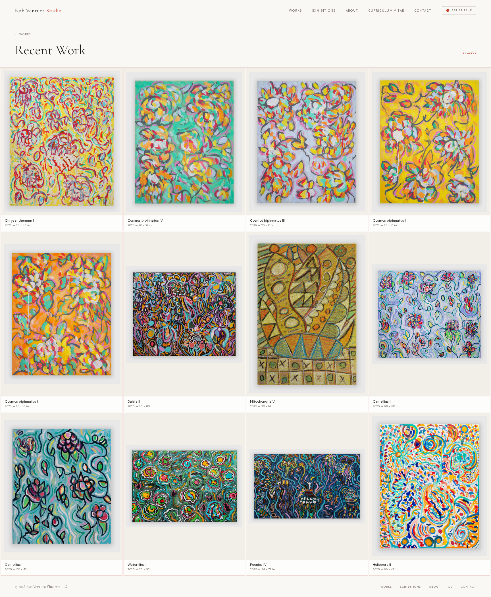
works (386, 586)
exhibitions (410, 586)
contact (468, 586)
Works (295, 11)
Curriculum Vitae (386, 11)
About (352, 11)
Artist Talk (462, 10)
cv (450, 586)
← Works (23, 34)
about (434, 586)
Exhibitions (324, 11)
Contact (423, 11)
